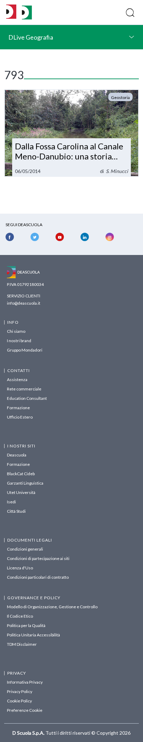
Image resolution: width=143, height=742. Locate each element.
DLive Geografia (30, 37)
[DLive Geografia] (27, 17)
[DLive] (11, 12)
